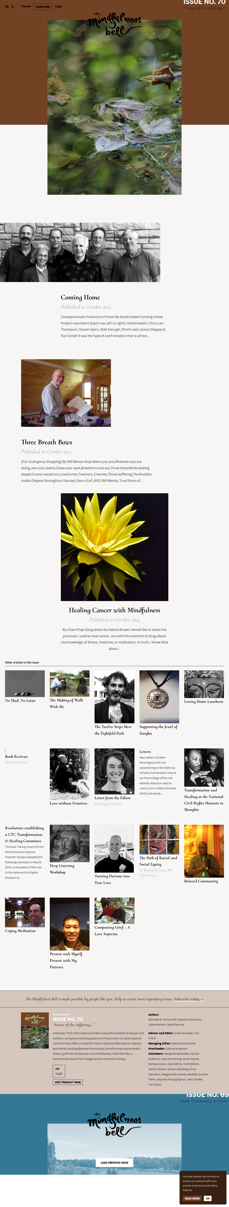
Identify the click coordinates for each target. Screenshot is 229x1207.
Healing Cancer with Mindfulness (114, 610)
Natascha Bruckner (110, 804)
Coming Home (80, 297)
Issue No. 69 (207, 1094)
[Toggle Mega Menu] (7, 7)
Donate (26, 6)
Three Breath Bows (46, 442)
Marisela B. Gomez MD (157, 870)
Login (58, 6)
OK (208, 1198)
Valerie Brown (148, 875)
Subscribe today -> (188, 998)
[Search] (13, 7)
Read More (192, 1198)
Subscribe (43, 7)
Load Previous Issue (114, 1162)
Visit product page (68, 1082)
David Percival (18, 762)
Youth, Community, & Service (204, 1100)
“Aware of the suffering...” (205, 7)
